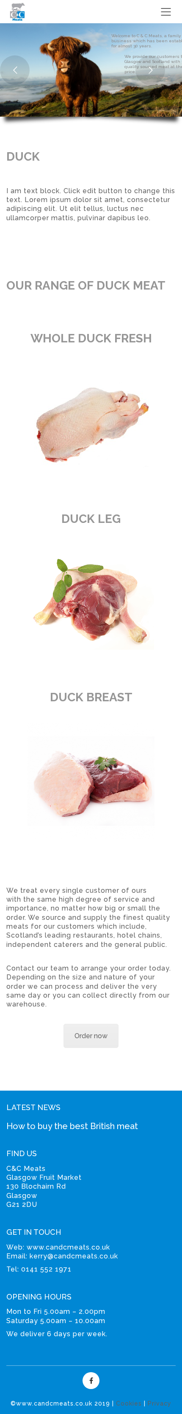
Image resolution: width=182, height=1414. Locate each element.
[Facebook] (91, 1380)
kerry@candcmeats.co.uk (74, 1256)
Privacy (159, 1403)
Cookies (129, 1403)
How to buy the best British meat (72, 1126)
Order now (91, 1036)
